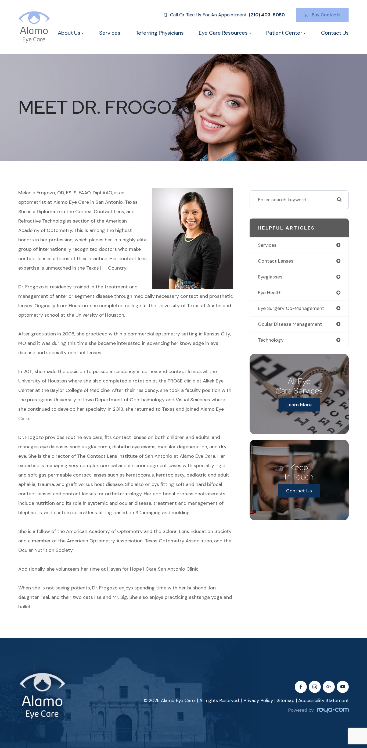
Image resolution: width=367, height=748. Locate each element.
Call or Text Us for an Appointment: (227, 15)
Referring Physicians (159, 32)
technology (271, 340)
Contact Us (335, 32)
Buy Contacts (326, 15)
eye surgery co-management (291, 308)
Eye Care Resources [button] (223, 32)
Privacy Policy (258, 700)
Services (109, 32)
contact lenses (275, 261)
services (267, 245)
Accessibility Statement (323, 700)
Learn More (299, 405)
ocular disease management (290, 324)
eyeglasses (270, 277)
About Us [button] (69, 32)
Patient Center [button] (284, 32)
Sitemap (285, 700)
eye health (270, 292)
